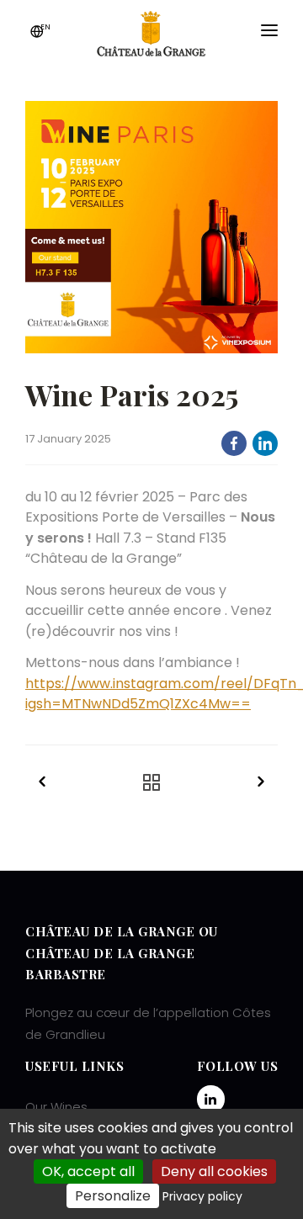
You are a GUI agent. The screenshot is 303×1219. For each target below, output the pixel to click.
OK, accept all (88, 1171)
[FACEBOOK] (234, 443)
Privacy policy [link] (202, 1196)
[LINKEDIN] (265, 443)
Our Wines (56, 1107)
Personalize (113, 1196)
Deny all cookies (214, 1171)
